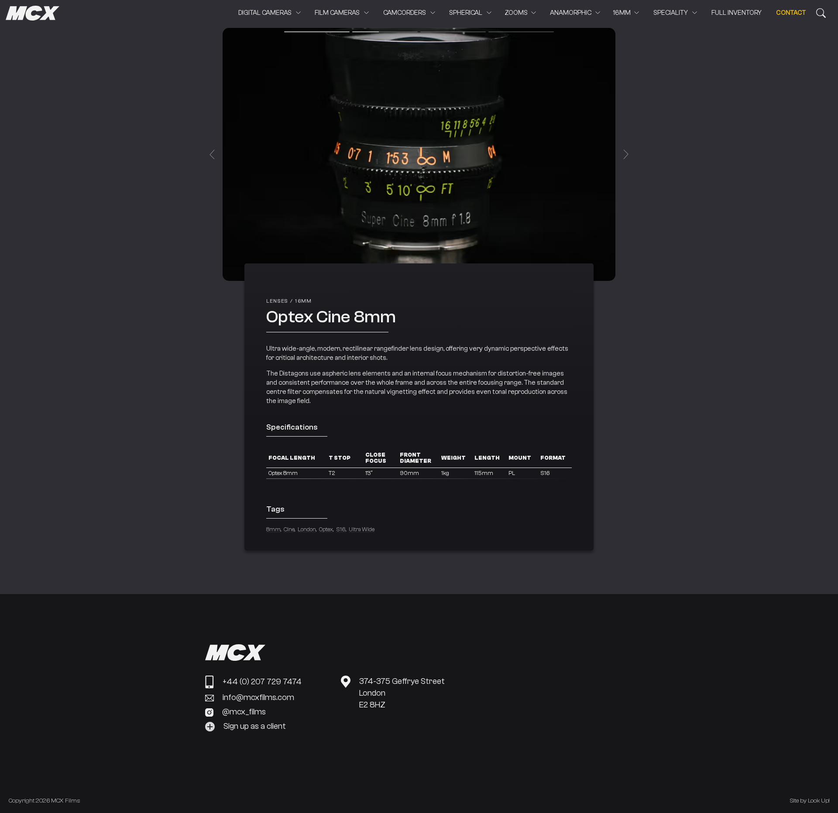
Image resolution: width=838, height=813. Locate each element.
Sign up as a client (254, 726)
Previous (212, 155)
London (307, 529)
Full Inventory (736, 13)
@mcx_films (244, 712)
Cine (289, 529)
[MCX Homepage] (32, 14)
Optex (326, 529)
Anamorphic (570, 13)
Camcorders (404, 13)
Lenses (277, 301)
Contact (791, 13)
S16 (341, 529)
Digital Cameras (265, 13)
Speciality (670, 13)
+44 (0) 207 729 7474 (262, 682)
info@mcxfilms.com (258, 697)
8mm (273, 529)
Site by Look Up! (809, 800)
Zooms (516, 13)
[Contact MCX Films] (821, 13)
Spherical (465, 13)
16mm (622, 13)
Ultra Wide (361, 529)
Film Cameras (337, 13)
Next (625, 155)
